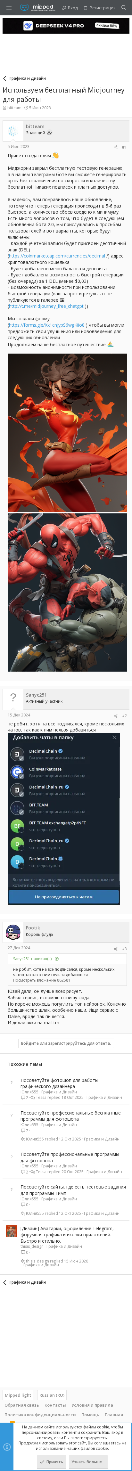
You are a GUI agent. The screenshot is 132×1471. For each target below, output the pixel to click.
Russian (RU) (51, 1395)
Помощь (90, 1415)
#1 (124, 147)
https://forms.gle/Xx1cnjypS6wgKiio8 (47, 325)
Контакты (55, 1405)
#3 (124, 949)
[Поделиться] (115, 147)
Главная (114, 1415)
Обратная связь (21, 1405)
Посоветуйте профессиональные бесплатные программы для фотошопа (71, 1116)
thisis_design (32, 1246)
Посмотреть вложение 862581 (41, 980)
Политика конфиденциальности (40, 1415)
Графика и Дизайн (59, 1092)
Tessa (41, 1097)
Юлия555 (29, 1092)
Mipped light (18, 1395)
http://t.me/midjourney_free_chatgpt (46, 306)
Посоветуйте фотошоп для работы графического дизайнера (59, 1083)
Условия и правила (92, 1405)
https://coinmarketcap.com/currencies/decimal (57, 256)
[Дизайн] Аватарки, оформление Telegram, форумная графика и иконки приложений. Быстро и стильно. (67, 1234)
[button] (9, 7)
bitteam (14, 107)
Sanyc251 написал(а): (33, 958)
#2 (124, 715)
